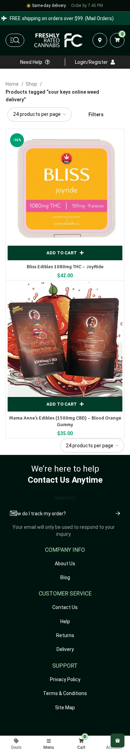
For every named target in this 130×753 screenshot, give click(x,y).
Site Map (65, 707)
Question (65, 497)
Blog (65, 577)
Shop (32, 84)
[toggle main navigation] (15, 40)
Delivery (65, 649)
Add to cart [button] (61, 252)
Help (65, 621)
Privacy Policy (65, 679)
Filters (96, 114)
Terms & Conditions (65, 693)
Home (13, 84)
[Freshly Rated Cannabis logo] (59, 40)
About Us (65, 563)
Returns (65, 635)
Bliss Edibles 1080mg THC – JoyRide (65, 267)
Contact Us (65, 607)
